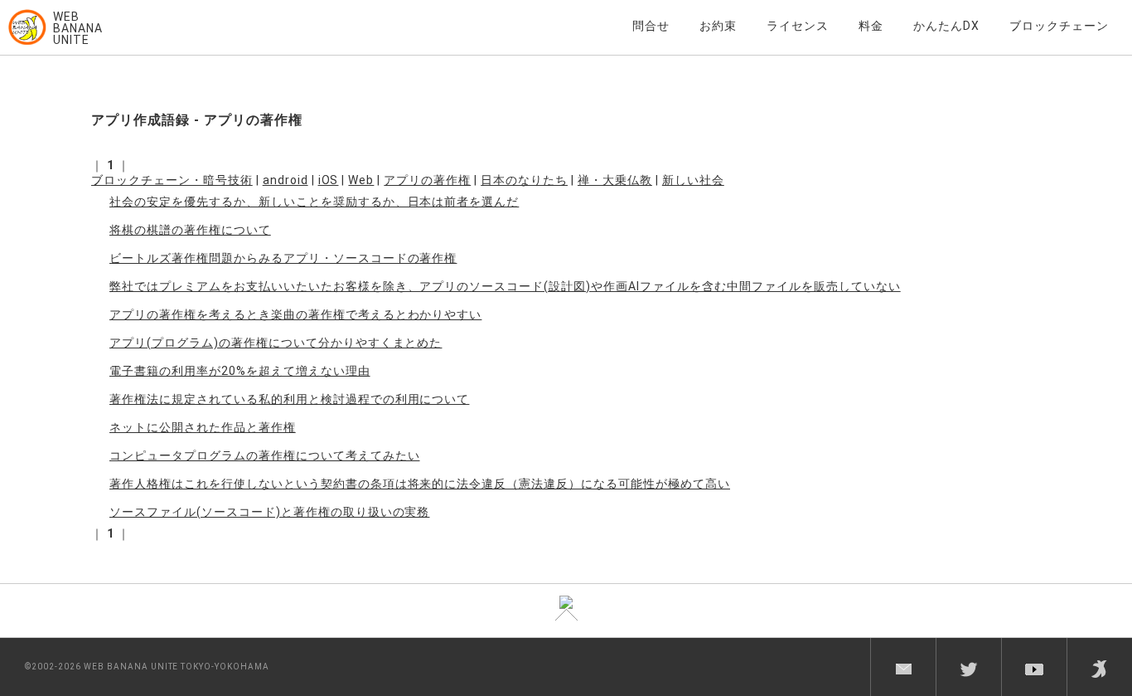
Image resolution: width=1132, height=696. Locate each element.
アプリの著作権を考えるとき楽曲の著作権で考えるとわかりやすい (295, 314)
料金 (871, 25)
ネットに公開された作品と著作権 (202, 427)
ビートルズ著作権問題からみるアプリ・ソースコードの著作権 (283, 258)
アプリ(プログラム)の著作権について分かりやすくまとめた (275, 342)
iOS (328, 180)
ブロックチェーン (1059, 25)
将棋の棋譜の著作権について (190, 229)
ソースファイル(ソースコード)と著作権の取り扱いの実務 (269, 511)
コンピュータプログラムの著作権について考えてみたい (264, 455)
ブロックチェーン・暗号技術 (172, 180)
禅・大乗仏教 (615, 180)
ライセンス (798, 25)
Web (361, 180)
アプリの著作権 (427, 180)
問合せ (651, 25)
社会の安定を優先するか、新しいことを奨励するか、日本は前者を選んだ (314, 201)
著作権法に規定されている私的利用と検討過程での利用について (289, 399)
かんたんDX (946, 25)
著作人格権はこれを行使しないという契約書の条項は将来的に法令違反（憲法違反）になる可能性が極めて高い (419, 483)
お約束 (718, 25)
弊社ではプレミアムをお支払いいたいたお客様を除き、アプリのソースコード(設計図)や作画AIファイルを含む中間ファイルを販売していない (505, 286)
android (285, 180)
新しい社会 (693, 180)
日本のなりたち (524, 180)
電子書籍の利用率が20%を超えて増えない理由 (239, 370)
